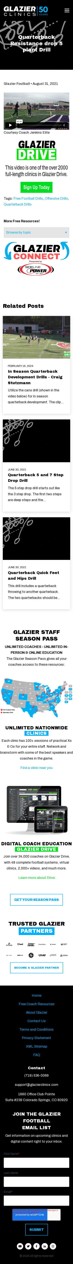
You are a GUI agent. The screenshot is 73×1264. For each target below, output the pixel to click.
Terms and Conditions (36, 1029)
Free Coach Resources (36, 1004)
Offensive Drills (56, 198)
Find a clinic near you (36, 768)
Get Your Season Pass (36, 900)
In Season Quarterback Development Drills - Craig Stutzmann (35, 377)
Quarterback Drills (18, 204)
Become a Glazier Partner (36, 967)
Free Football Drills (28, 198)
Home (36, 995)
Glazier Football (17, 84)
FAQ (36, 1055)
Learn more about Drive (36, 878)
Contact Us (37, 1021)
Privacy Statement (36, 1038)
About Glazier (36, 1012)
